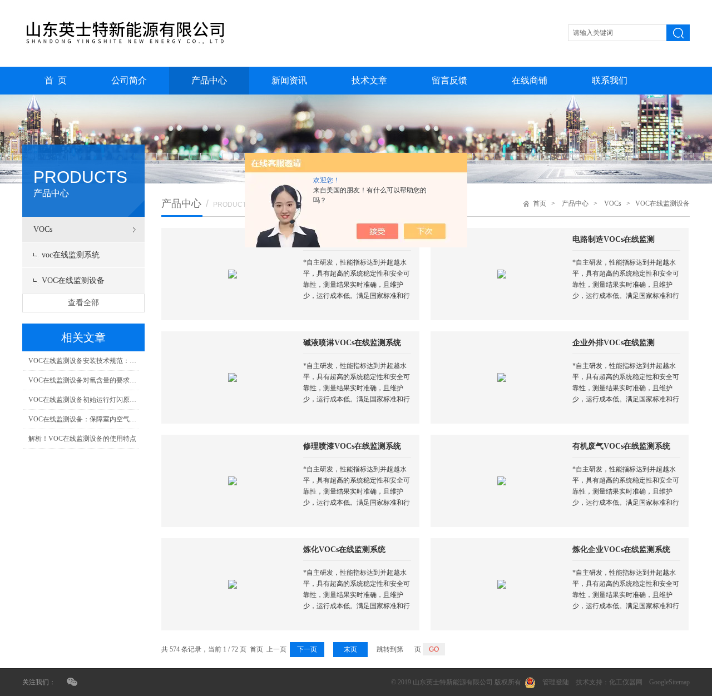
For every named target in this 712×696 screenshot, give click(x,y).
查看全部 (83, 303)
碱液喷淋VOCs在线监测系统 (352, 343)
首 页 (55, 80)
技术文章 (369, 80)
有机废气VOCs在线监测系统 (621, 446)
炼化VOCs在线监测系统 (344, 549)
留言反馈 (449, 80)
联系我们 (609, 80)
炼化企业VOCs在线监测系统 (621, 549)
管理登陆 (555, 682)
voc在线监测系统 (71, 255)
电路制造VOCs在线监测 (613, 239)
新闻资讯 (289, 80)
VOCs (42, 229)
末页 (350, 649)
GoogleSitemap (669, 682)
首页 (539, 203)
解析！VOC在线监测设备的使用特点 (82, 439)
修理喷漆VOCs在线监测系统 (352, 446)
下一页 (307, 649)
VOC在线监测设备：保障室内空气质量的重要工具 (83, 419)
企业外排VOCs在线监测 (613, 343)
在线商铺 (529, 80)
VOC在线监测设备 (73, 280)
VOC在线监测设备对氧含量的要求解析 (83, 380)
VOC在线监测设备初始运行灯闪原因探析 (83, 400)
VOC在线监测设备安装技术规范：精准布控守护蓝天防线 (83, 361)
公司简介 (129, 80)
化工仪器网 (625, 682)
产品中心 (209, 80)
